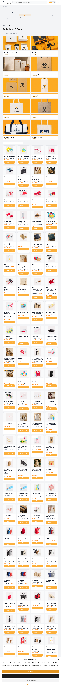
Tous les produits (7, 8)
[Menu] (4, 2)
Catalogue (5, 25)
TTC (54, 2)
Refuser (30, 676)
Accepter (30, 671)
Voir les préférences (30, 680)
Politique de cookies (30, 684)
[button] (58, 659)
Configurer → (9, 162)
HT (50, 2)
